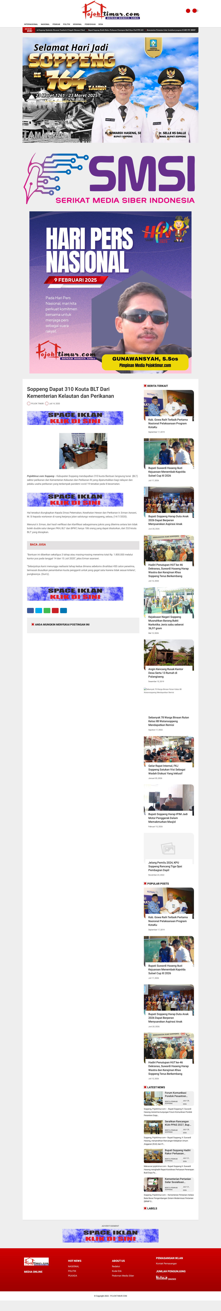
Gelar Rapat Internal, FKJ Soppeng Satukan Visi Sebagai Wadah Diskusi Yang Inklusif (166, 769)
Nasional (45, 24)
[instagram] (37, 1277)
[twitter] (38, 610)
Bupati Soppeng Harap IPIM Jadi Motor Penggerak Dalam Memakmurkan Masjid (168, 818)
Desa (100, 24)
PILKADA (72, 1275)
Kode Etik (117, 1271)
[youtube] (41, 1277)
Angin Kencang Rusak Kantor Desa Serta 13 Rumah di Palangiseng (165, 673)
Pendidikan (90, 24)
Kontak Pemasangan (166, 1263)
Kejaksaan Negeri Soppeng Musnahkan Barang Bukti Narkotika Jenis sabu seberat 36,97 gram (166, 622)
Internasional (31, 24)
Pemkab (56, 24)
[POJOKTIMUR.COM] (110, 20)
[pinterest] (55, 610)
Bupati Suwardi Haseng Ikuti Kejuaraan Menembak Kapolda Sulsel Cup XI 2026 (167, 471)
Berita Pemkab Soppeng (171, 1102)
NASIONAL (73, 1266)
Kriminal (77, 24)
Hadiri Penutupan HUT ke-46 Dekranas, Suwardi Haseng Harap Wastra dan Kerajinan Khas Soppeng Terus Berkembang (168, 570)
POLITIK (72, 1271)
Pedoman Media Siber (123, 1275)
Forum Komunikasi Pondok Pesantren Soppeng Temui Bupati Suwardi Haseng (178, 1094)
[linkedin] (63, 610)
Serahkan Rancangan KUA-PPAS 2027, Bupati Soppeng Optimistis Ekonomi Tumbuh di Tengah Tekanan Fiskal (178, 1123)
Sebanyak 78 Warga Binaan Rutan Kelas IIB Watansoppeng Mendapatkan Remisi (168, 721)
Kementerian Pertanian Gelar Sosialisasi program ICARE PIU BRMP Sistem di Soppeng (135, 30)
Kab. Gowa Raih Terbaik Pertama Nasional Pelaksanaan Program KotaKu (168, 423)
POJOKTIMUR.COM (118, 1296)
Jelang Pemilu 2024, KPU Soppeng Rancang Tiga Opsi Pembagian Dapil (165, 866)
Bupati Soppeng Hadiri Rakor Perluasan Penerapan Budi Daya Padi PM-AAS (73, 30)
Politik (66, 24)
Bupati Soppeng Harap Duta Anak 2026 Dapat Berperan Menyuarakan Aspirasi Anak (168, 520)
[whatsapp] (47, 610)
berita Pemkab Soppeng (171, 1160)
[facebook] (30, 610)
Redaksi (116, 1266)
